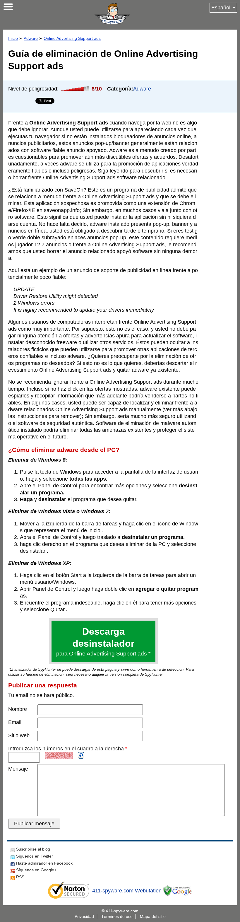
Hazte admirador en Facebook (44, 863)
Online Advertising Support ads (72, 38)
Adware (31, 38)
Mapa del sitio (153, 916)
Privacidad (84, 916)
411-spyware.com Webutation (127, 891)
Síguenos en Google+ (36, 870)
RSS (20, 877)
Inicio (13, 38)
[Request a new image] (81, 755)
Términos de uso (117, 916)
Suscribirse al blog (33, 849)
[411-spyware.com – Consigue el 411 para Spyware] (112, 13)
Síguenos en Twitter (34, 856)
